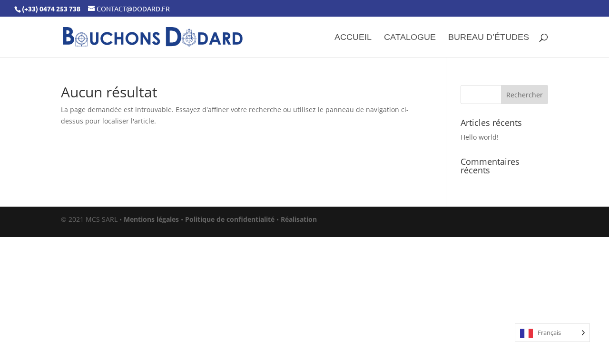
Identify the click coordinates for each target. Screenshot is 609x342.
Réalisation (299, 219)
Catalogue (410, 38)
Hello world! (480, 137)
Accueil (353, 38)
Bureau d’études (488, 38)
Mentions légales (151, 219)
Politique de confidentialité (230, 219)
